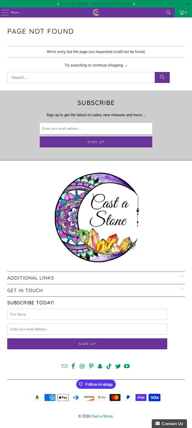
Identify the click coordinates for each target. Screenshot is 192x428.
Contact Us (171, 424)
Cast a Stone (102, 416)
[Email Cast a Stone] (64, 366)
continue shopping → (110, 65)
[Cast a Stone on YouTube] (127, 366)
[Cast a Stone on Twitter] (118, 366)
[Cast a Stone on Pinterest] (91, 366)
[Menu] (2, 12)
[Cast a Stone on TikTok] (109, 366)
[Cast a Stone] (96, 12)
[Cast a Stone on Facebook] (73, 366)
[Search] (168, 12)
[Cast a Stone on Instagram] (82, 366)
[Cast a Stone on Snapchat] (100, 366)
